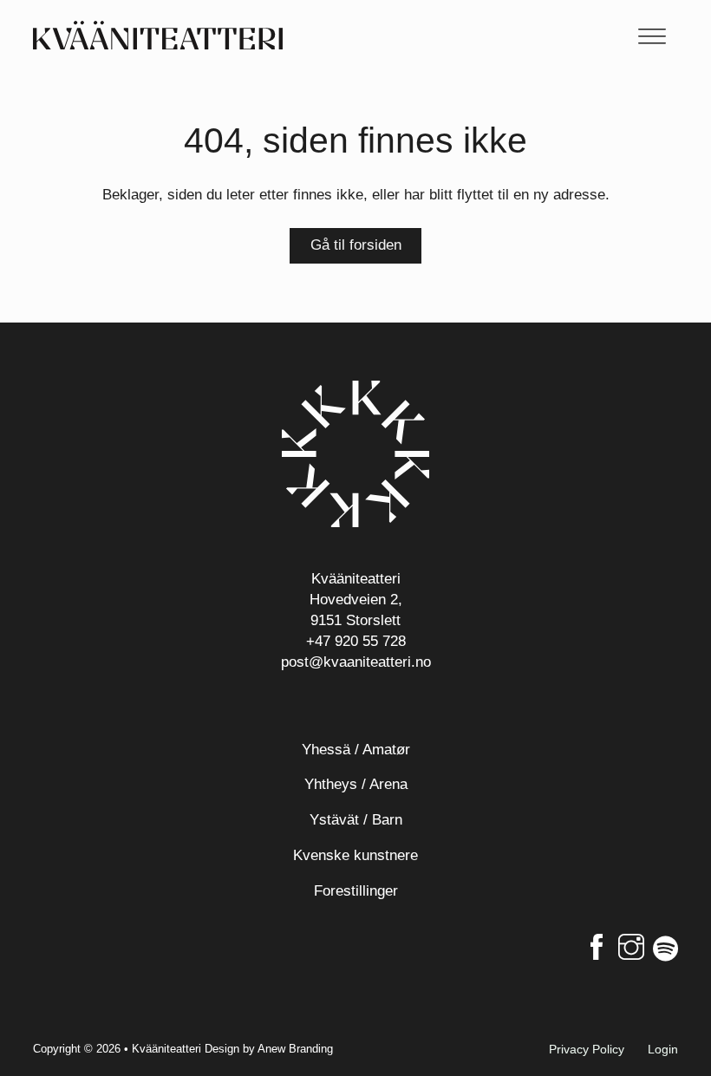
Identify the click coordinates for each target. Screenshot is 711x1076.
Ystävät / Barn (356, 820)
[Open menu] (652, 35)
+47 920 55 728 (356, 641)
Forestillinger (356, 891)
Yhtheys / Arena (356, 784)
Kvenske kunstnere (355, 855)
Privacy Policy (586, 1049)
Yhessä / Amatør (356, 749)
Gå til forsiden (355, 245)
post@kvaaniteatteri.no (356, 662)
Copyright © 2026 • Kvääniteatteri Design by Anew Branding (183, 1048)
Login (663, 1049)
